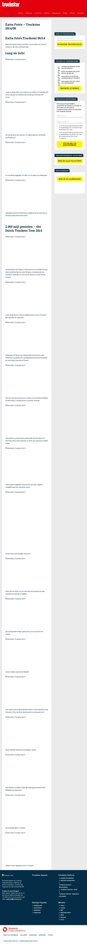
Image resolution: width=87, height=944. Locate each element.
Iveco (62, 919)
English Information (67, 878)
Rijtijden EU (38, 905)
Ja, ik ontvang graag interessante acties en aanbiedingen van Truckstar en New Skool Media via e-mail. (71, 127)
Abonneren (42, 935)
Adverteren (33, 935)
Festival (38, 13)
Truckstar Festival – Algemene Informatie (69, 895)
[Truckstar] (11, 4)
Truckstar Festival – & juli (69, 889)
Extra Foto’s (38, 908)
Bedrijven (37, 910)
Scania (63, 908)
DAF (62, 910)
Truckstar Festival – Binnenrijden (65, 886)
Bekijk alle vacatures (69, 161)
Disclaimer (23, 935)
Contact (80, 13)
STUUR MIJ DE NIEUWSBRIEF (69, 144)
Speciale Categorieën (68, 880)
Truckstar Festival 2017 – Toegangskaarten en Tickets (20, 941)
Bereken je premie (69, 88)
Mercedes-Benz (66, 912)
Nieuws (29, 13)
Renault (63, 917)
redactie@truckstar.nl (13, 899)
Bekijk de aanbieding (70, 179)
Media (46, 13)
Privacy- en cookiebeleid (10, 935)
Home (20, 13)
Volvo (62, 905)
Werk (72, 13)
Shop (65, 13)
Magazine (56, 13)
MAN (62, 915)
